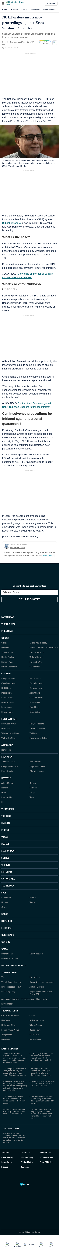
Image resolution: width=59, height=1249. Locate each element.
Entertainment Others (39, 738)
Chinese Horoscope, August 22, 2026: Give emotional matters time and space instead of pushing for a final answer (14, 1057)
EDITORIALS (6, 872)
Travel (32, 797)
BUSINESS (5, 823)
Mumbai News (7, 703)
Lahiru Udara (35, 667)
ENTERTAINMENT (9, 719)
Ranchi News (6, 712)
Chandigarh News (8, 683)
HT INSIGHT (6, 921)
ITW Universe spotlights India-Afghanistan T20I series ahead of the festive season (14, 1099)
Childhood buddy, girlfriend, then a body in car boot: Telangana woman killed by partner (43, 1099)
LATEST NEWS (7, 617)
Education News (36, 771)
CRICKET (5, 638)
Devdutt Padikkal (37, 652)
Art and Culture (7, 783)
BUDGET (5, 844)
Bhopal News (35, 679)
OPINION (5, 865)
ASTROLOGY (7, 745)
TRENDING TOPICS (9, 1011)
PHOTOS (5, 830)
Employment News (38, 767)
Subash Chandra (11, 223)
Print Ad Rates (27, 1162)
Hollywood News (37, 724)
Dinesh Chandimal (9, 667)
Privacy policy (7, 1157)
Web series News (8, 738)
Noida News (35, 703)
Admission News (8, 762)
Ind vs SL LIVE (36, 662)
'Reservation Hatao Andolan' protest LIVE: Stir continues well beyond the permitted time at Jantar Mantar (14, 1137)
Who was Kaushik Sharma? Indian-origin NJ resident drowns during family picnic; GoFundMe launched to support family (15, 1085)
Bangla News (35, 1030)
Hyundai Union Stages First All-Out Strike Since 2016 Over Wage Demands (43, 1083)
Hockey (4, 902)
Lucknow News (36, 698)
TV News (33, 733)
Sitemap (4, 1167)
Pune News (34, 707)
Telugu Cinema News (10, 733)
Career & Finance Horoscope (42, 982)
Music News (6, 729)
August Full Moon (37, 987)
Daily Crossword (36, 954)
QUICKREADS (7, 935)
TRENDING (6, 816)
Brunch (33, 783)
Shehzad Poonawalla (38, 999)
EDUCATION (6, 757)
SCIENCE (5, 858)
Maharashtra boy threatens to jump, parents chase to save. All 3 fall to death (14, 1111)
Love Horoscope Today (11, 987)
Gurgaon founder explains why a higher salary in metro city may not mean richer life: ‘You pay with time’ (42, 1113)
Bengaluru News (8, 679)
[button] (3, 3)
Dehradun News (36, 683)
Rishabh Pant (6, 662)
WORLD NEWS (8, 624)
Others (4, 907)
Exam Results (7, 771)
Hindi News (34, 1035)
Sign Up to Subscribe (29, 599)
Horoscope (6, 750)
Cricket (24, 9)
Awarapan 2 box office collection (15, 999)
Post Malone (35, 977)
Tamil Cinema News (38, 729)
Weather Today (27, 1157)
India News (35, 9)
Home (4, 9)
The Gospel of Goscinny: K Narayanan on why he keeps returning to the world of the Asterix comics (14, 1071)
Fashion (4, 788)
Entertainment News (10, 1030)
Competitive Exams (9, 767)
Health (4, 793)
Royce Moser (6, 1004)
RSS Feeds (25, 1167)
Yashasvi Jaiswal (36, 657)
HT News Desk (11, 47)
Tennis (32, 902)
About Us (5, 1153)
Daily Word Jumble (9, 959)
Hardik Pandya (7, 657)
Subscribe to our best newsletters (29, 586)
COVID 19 (5, 942)
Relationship (6, 797)
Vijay (3, 977)
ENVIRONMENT (8, 851)
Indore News (6, 693)
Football (33, 898)
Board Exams (35, 762)
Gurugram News (36, 688)
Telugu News (6, 1035)
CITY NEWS (6, 674)
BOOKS (4, 914)
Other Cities (35, 712)
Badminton (6, 898)
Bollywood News (8, 724)
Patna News (6, 707)
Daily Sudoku (7, 954)
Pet (2, 802)
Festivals (33, 788)
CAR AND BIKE (8, 879)
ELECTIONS (6, 928)
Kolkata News (7, 698)
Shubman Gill (7, 652)
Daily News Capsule (11, 592)
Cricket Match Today (38, 643)
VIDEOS (5, 837)
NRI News (5, 1040)
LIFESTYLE (6, 778)
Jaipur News (35, 693)
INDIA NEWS (7, 631)
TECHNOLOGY (7, 886)
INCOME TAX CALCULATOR (13, 966)
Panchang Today (8, 992)
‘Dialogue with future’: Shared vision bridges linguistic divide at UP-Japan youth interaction (41, 1071)
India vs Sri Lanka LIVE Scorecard (44, 648)
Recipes (33, 793)
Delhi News (6, 688)
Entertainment (49, 9)
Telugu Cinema (36, 1025)
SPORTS (5, 893)
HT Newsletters (46, 1157)
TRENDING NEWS (9, 973)
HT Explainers (35, 1040)
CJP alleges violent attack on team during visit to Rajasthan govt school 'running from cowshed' (42, 1056)
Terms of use (45, 1153)
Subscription (6, 1162)
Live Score (5, 648)
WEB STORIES (7, 809)
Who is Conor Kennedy (11, 982)
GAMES (4, 949)
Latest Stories (10, 1049)
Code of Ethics (46, 1162)
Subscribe (51, 3)
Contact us (25, 1153)
